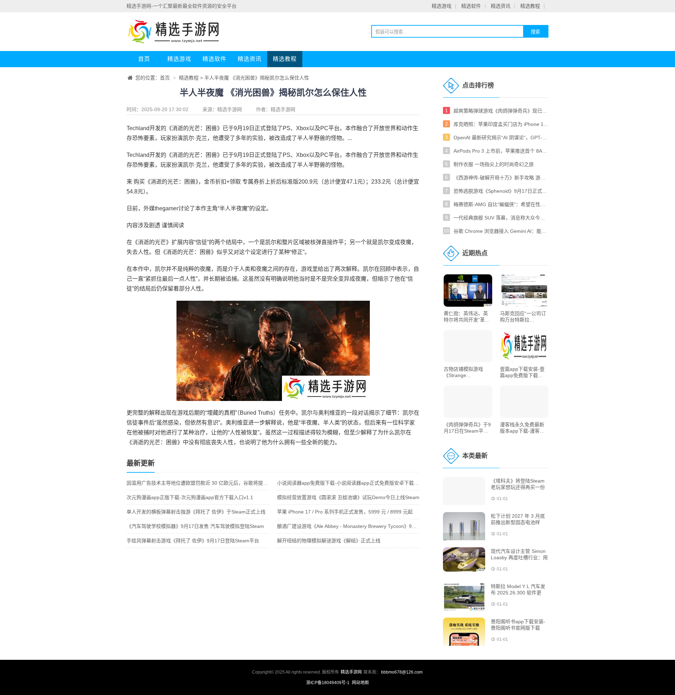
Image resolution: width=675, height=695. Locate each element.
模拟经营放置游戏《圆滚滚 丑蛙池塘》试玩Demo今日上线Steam (348, 497)
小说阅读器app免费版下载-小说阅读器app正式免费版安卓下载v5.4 (350, 483)
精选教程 (530, 6)
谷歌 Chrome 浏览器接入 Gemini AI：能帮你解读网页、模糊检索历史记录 (501, 231)
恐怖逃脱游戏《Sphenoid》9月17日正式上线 (501, 191)
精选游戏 (441, 6)
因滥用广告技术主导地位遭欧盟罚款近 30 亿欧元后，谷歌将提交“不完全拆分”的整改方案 (224, 483)
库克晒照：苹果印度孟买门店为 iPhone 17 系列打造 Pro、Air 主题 (501, 124)
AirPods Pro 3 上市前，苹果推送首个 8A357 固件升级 (501, 151)
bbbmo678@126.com (402, 672)
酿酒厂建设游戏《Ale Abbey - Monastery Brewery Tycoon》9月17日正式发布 (362, 526)
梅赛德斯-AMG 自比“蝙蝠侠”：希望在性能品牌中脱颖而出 (501, 204)
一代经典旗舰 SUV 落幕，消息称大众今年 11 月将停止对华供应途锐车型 (501, 218)
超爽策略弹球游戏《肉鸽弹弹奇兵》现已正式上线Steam (501, 111)
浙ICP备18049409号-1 (328, 682)
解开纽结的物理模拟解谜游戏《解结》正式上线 (328, 540)
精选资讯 (500, 6)
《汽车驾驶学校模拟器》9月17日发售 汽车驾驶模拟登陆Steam (195, 526)
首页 (144, 59)
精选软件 (471, 6)
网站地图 (360, 682)
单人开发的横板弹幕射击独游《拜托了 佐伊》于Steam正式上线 (196, 512)
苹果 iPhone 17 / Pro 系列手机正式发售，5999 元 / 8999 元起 (345, 512)
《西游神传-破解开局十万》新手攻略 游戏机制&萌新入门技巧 (501, 177)
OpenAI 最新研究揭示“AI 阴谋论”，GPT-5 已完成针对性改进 (501, 137)
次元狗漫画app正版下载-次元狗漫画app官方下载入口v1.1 (190, 497)
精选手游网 (229, 109)
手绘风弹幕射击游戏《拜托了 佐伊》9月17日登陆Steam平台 (193, 540)
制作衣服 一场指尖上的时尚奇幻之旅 (494, 164)
